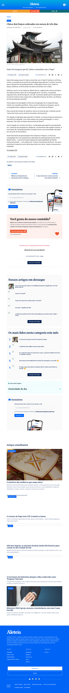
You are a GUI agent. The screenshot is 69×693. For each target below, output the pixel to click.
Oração (53, 11)
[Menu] (11, 5)
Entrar (35, 673)
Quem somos (27, 684)
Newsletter (29, 652)
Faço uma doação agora (17, 231)
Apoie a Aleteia (18, 684)
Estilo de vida (10, 654)
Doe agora (34, 11)
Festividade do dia (17, 389)
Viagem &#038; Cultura (13, 659)
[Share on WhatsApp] (61, 75)
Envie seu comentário (34, 262)
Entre (41, 256)
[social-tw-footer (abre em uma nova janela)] (36, 679)
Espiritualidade (10, 657)
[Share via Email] (58, 75)
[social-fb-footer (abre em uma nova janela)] (33, 679)
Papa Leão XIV (12, 496)
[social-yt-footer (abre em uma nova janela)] (29, 679)
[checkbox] (8, 201)
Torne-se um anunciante (49, 684)
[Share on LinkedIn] (52, 75)
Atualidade (9, 652)
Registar (15, 11)
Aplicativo (28, 654)
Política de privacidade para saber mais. (45, 411)
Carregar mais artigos (34, 321)
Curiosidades (11, 451)
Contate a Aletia (19, 687)
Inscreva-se (29, 657)
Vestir (27, 659)
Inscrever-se (13, 206)
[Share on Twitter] (55, 75)
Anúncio (28, 661)
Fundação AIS (27, 27)
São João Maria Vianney (41, 7)
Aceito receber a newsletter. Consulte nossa (26, 202)
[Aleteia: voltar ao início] (34, 3)
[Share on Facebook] (49, 75)
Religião (9, 17)
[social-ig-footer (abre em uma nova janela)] (39, 679)
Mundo (10, 165)
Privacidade (27, 687)
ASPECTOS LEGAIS (37, 684)
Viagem (10, 526)
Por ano (47, 652)
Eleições (10, 588)
